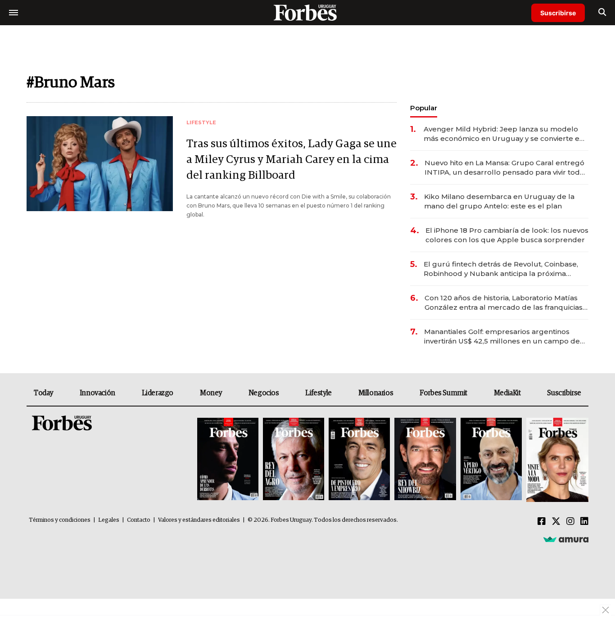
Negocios (264, 393)
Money (211, 393)
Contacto (138, 520)
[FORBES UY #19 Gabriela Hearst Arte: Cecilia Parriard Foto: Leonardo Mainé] (556, 460)
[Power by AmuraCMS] (565, 539)
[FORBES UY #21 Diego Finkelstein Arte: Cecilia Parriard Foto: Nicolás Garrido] (425, 460)
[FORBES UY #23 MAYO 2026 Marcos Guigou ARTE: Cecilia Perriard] (293, 460)
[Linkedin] (584, 522)
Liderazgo (157, 393)
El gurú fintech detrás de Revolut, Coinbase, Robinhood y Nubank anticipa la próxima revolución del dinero (501, 269)
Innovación (97, 393)
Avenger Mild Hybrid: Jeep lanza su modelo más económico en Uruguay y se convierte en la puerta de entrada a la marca (504, 134)
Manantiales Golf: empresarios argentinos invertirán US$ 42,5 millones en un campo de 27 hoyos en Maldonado (502, 336)
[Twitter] (556, 522)
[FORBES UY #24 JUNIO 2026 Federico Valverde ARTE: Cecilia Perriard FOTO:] (228, 460)
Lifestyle (318, 393)
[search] (602, 12)
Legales (108, 520)
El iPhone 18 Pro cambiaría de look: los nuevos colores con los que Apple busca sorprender (506, 235)
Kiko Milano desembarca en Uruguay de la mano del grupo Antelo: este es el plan (499, 201)
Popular (423, 108)
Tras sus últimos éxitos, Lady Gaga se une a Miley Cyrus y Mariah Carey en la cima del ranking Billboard (291, 159)
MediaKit (507, 393)
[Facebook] (542, 522)
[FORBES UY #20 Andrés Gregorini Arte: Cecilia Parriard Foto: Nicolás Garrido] (491, 460)
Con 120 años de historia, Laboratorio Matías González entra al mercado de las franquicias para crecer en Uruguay (504, 303)
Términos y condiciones (59, 520)
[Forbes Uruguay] (307, 12)
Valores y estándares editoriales (199, 520)
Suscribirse (558, 13)
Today (43, 393)
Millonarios (375, 393)
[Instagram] (570, 522)
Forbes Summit (443, 393)
